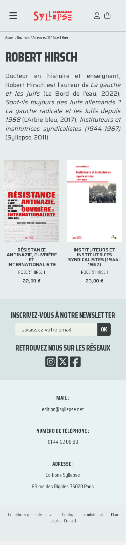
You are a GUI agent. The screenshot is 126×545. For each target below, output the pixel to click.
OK (104, 329)
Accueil (10, 38)
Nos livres (23, 38)
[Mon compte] (97, 19)
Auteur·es (39, 38)
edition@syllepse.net (63, 409)
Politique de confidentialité (85, 514)
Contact (70, 520)
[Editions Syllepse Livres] (52, 16)
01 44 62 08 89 (63, 442)
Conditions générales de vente (33, 514)
